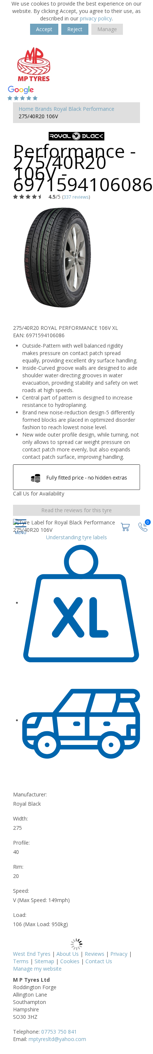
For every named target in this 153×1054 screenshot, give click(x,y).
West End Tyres (32, 953)
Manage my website (37, 968)
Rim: (18, 866)
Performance (98, 108)
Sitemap (44, 961)
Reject (74, 29)
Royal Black (67, 108)
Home (26, 108)
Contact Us (98, 961)
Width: (20, 818)
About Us (67, 953)
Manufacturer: (30, 794)
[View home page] (34, 63)
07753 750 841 (59, 1031)
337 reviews (76, 197)
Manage (107, 29)
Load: (19, 914)
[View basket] (126, 526)
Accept (44, 29)
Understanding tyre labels (76, 537)
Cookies (69, 961)
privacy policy (96, 18)
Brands (43, 108)
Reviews (94, 953)
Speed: (21, 890)
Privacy (118, 953)
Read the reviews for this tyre (76, 510)
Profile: (21, 842)
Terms (21, 961)
